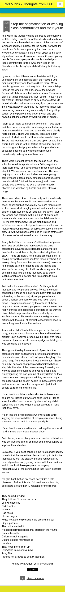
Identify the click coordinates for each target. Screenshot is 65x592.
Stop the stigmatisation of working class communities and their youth (37, 26)
